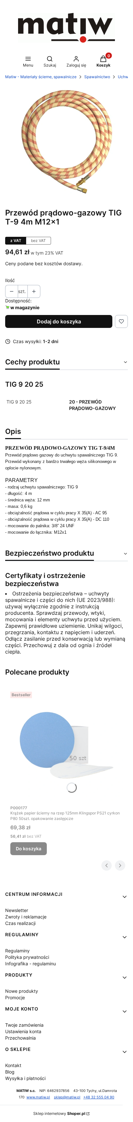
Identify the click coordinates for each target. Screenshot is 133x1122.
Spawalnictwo (97, 76)
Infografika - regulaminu (30, 963)
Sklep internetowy (59, 1113)
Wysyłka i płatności (25, 1078)
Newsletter (16, 910)
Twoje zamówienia (24, 1025)
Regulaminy (17, 950)
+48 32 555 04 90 (98, 1097)
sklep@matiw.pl (67, 1097)
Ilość (10, 280)
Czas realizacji (20, 923)
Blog (10, 1072)
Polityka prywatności (27, 957)
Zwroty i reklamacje (25, 916)
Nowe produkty (21, 991)
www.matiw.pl (38, 1097)
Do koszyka (28, 848)
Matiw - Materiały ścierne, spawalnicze (41, 76)
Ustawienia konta (23, 1031)
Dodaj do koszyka (59, 321)
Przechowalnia (20, 1038)
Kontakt (13, 1065)
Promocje (15, 997)
